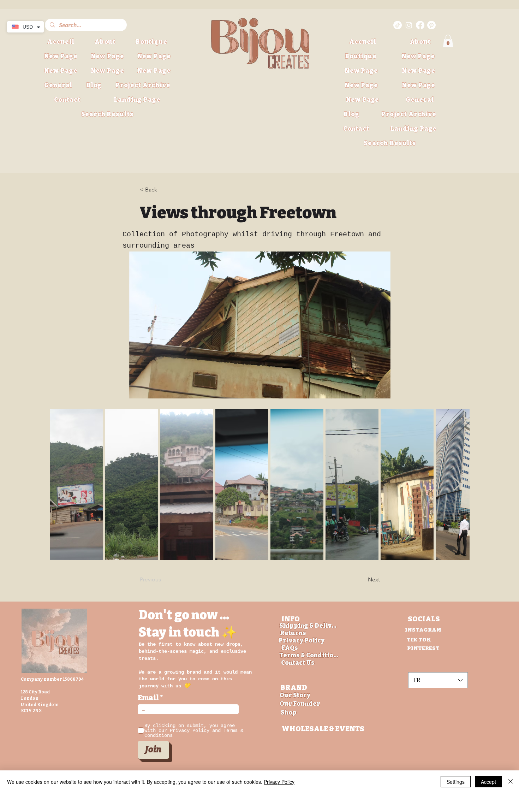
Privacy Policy (279, 781)
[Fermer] (510, 781)
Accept (488, 781)
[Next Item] (457, 484)
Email (148, 697)
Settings (456, 781)
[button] (143, 85)
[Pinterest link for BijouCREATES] (431, 25)
